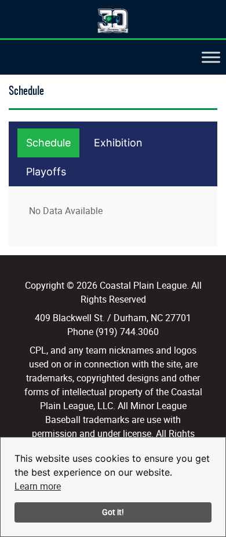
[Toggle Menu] (211, 57)
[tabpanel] (114, 211)
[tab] (48, 142)
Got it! (113, 511)
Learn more (37, 486)
